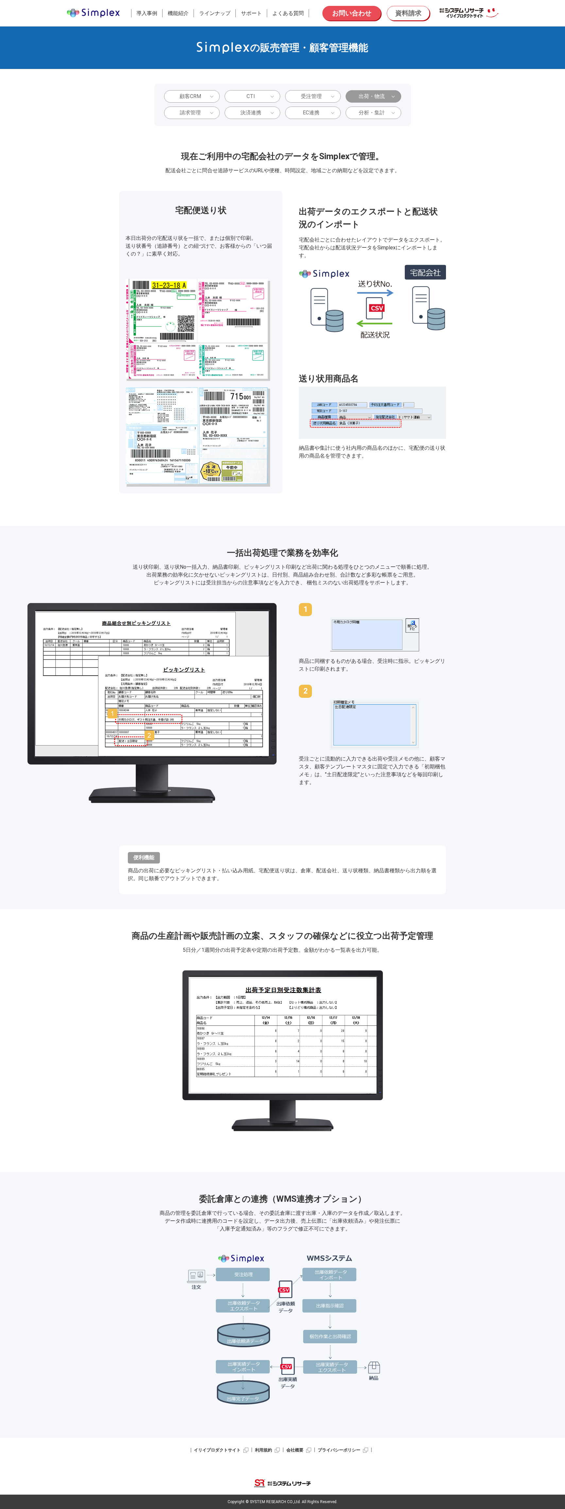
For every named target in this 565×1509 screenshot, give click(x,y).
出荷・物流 (372, 96)
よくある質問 (288, 13)
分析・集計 (372, 112)
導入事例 (146, 13)
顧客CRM (190, 96)
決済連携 (250, 112)
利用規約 (263, 1450)
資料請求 (408, 13)
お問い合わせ (351, 13)
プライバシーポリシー (339, 1450)
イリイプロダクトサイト (217, 1450)
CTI (251, 96)
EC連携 (311, 112)
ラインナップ (215, 13)
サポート (251, 13)
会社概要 (294, 1450)
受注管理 (311, 96)
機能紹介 (178, 13)
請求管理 (190, 112)
